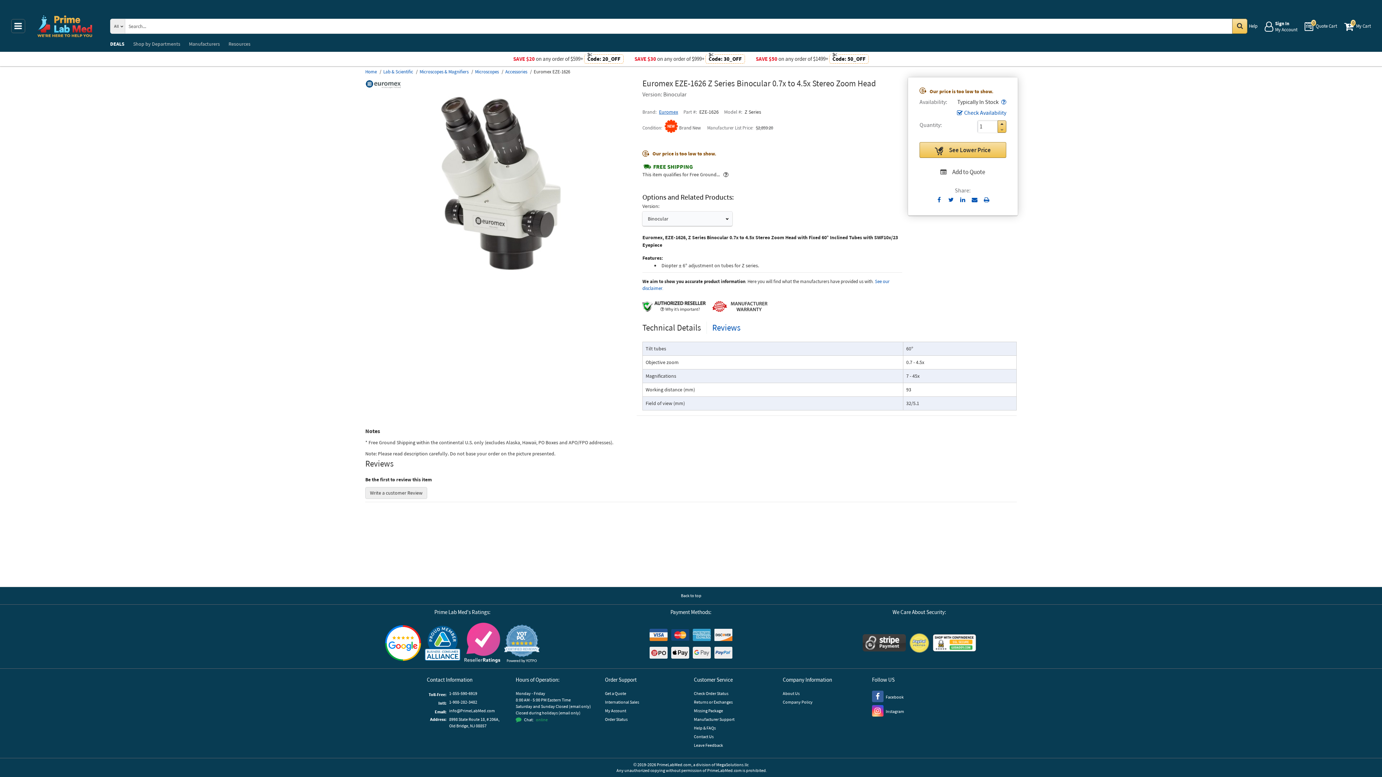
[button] (1003, 101)
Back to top (691, 595)
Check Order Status (711, 693)
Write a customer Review (396, 493)
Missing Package (708, 710)
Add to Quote (968, 172)
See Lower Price (970, 150)
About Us (791, 693)
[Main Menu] (18, 26)
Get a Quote (615, 693)
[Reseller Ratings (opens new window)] (482, 644)
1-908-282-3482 (463, 702)
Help (1253, 26)
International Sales (622, 702)
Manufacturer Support (714, 719)
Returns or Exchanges (713, 702)
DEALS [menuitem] (117, 44)
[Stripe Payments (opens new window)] (884, 643)
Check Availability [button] (985, 112)
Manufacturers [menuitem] (204, 44)
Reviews (726, 327)
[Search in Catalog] (1239, 26)
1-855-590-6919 (463, 693)
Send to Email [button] (975, 200)
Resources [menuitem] (239, 44)
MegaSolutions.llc (732, 764)
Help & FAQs (705, 728)
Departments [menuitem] (156, 44)
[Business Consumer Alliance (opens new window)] (443, 644)
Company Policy (798, 702)
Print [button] (987, 199)
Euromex (668, 112)
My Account (615, 710)
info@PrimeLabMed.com (472, 710)
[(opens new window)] (501, 271)
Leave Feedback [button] (708, 745)
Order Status (616, 719)
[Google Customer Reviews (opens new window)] (403, 644)
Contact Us (704, 736)
